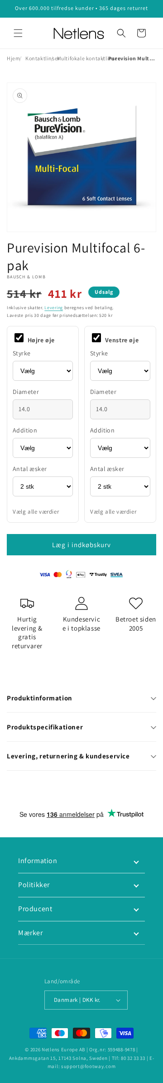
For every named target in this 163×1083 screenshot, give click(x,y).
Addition (25, 430)
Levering (53, 308)
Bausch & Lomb (26, 277)
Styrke (21, 353)
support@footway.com (88, 1066)
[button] (18, 33)
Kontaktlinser (42, 58)
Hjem (13, 58)
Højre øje (40, 340)
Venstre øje (121, 340)
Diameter (26, 392)
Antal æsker (30, 469)
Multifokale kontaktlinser (88, 58)
